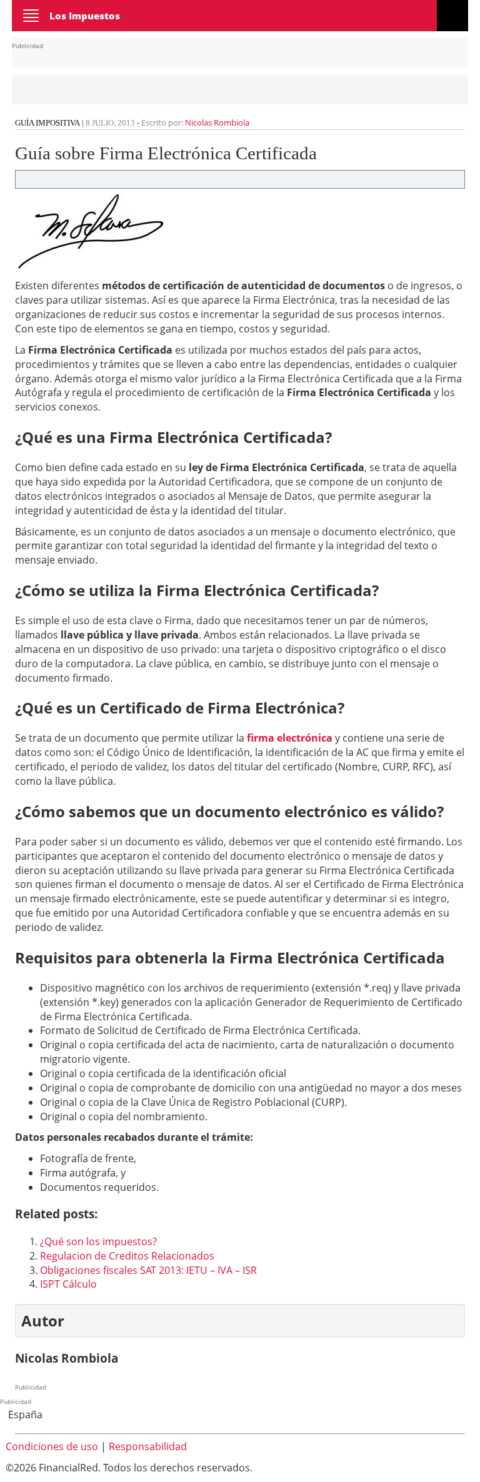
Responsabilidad (148, 1446)
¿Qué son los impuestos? (98, 1241)
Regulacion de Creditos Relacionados (127, 1256)
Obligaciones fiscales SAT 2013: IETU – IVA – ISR (148, 1270)
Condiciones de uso (52, 1446)
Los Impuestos (84, 15)
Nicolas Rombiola (217, 122)
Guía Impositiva (47, 122)
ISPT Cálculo (68, 1284)
